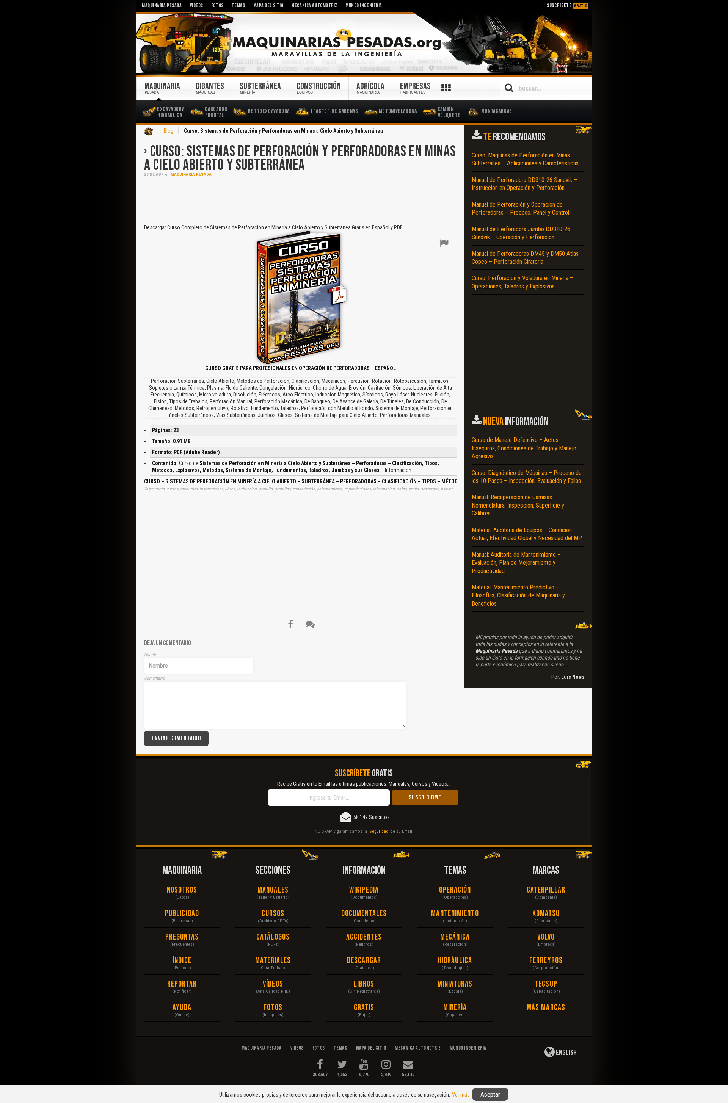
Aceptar (490, 1094)
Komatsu (546, 914)
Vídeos (273, 984)
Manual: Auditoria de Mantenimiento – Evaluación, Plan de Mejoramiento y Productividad (516, 563)
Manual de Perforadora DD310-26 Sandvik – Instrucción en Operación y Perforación (524, 183)
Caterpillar (546, 890)
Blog (168, 131)
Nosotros (182, 890)
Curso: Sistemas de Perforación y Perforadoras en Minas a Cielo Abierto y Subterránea (300, 158)
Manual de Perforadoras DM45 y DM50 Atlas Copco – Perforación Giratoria (525, 257)
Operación (455, 890)
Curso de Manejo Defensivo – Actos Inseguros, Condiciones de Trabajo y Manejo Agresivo (524, 448)
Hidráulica (455, 961)
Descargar (364, 961)
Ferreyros (546, 961)
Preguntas (182, 937)
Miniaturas (455, 984)
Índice (182, 961)
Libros (364, 984)
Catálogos (273, 937)
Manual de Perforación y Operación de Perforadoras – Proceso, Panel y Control (520, 208)
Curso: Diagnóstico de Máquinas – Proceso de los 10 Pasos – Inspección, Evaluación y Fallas (527, 476)
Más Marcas (546, 1008)
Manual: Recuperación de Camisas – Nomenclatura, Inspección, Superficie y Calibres (518, 505)
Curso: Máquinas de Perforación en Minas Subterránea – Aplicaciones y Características (525, 159)
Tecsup (546, 984)
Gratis (364, 1008)
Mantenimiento (455, 914)
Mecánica (455, 937)
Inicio (148, 131)
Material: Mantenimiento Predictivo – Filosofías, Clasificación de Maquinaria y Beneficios (518, 595)
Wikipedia (364, 890)
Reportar (182, 984)
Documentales (364, 914)
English (566, 1052)
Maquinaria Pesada (191, 174)
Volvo (546, 937)
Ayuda (182, 1008)
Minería (455, 1008)
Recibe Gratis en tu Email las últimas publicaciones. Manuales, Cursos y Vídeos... (363, 784)
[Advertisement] (300, 200)
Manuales (273, 890)
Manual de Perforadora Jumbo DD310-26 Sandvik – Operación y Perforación (521, 233)
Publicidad (182, 914)
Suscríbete (567, 5)
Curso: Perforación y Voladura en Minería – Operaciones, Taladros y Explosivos (522, 282)
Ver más (461, 1095)
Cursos (273, 914)
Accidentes (364, 937)
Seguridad (378, 831)
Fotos (273, 1008)
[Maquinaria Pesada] (364, 43)
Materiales (273, 961)
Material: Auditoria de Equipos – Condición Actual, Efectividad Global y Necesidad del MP (527, 534)
